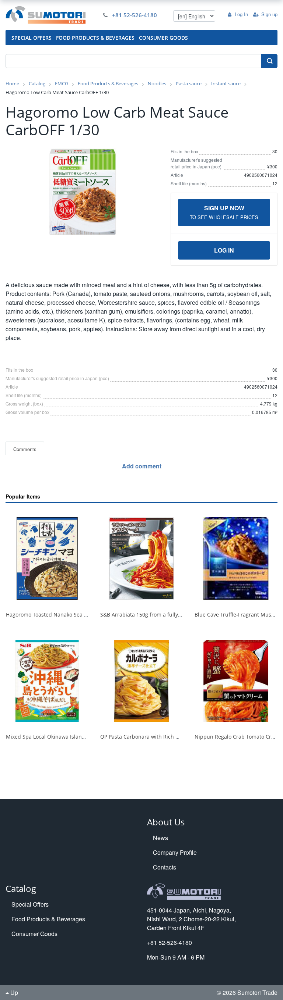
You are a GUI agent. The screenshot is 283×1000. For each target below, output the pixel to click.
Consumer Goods (34, 933)
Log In (241, 14)
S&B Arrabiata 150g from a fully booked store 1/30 (162, 614)
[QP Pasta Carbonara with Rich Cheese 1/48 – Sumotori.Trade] (141, 681)
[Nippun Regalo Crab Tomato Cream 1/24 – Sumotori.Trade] (236, 681)
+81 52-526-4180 (134, 15)
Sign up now (224, 212)
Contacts (164, 867)
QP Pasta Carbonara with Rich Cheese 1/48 (153, 736)
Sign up (269, 14)
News (160, 837)
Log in (224, 250)
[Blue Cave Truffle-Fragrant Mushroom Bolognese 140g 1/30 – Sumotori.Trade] (236, 558)
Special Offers (30, 904)
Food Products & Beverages (48, 919)
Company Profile (175, 852)
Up (13, 992)
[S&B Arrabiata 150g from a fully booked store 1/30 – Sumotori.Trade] (141, 558)
